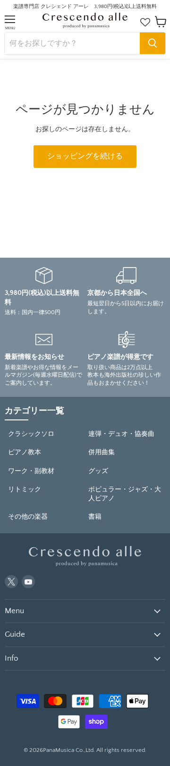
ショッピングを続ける (85, 156)
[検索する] (152, 43)
